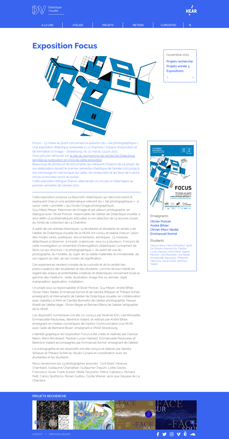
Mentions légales (59, 434)
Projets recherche (179, 61)
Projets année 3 (178, 66)
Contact (37, 434)
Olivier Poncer (160, 221)
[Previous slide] (36, 422)
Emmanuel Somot (163, 234)
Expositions (175, 71)
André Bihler (159, 225)
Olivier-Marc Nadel (164, 229)
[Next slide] (192, 422)
